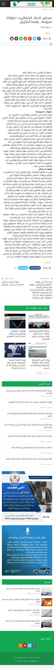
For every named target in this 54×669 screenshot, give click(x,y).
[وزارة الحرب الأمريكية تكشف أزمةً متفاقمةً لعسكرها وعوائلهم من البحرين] (39, 350)
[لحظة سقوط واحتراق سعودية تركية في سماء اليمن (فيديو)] (46, 624)
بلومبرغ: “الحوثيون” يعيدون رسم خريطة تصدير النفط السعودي (30, 402)
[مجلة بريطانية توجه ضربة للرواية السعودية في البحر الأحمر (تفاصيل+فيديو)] (46, 592)
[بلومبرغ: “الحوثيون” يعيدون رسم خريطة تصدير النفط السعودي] (15, 321)
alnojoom (33, 661)
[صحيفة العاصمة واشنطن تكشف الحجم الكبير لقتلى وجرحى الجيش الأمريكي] (39, 321)
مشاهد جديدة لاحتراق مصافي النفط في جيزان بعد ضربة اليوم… (21, 600)
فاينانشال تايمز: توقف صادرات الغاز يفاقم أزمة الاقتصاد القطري (30, 436)
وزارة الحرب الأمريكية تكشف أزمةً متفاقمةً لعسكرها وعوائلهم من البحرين (29, 414)
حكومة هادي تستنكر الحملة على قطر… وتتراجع (13, 283)
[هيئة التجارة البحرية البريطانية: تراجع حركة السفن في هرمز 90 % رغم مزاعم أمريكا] (15, 350)
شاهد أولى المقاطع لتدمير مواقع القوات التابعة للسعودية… (24, 611)
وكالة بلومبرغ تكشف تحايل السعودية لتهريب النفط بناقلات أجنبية (29, 458)
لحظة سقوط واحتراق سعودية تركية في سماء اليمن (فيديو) (22, 621)
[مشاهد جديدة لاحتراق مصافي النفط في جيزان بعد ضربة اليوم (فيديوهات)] (46, 602)
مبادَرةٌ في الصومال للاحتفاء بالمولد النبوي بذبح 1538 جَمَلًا (31, 447)
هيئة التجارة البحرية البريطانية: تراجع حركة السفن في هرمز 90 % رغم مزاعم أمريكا (28, 426)
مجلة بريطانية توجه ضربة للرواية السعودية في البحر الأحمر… (23, 589)
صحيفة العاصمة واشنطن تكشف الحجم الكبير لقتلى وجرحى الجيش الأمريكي (29, 392)
